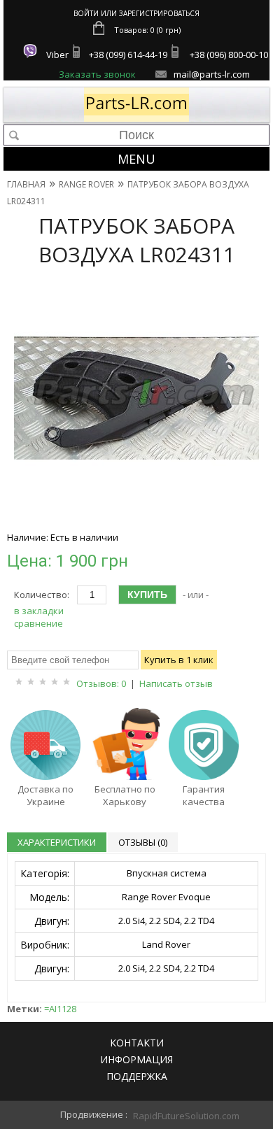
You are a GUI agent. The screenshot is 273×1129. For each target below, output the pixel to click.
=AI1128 (60, 1008)
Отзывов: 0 (101, 683)
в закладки (39, 610)
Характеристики (57, 842)
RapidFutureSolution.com (171, 1115)
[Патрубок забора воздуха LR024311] (136, 517)
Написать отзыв (176, 683)
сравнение (38, 623)
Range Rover (86, 184)
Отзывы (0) (142, 842)
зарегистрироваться (159, 13)
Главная (26, 184)
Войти (86, 13)
